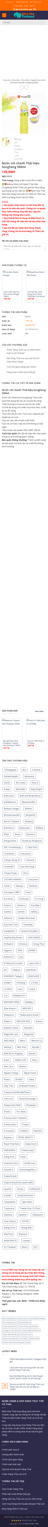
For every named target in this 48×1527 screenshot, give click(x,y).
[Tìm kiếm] (43, 22)
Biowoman (25, 828)
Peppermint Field (12, 1105)
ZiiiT (35, 1247)
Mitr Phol (21, 1047)
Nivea (6, 1079)
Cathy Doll (32, 847)
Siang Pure (9, 1156)
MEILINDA (9, 1040)
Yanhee (26, 1240)
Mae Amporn (10, 1008)
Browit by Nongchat (31, 840)
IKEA (20, 950)
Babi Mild (20, 789)
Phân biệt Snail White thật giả (16, 1494)
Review (32, 6)
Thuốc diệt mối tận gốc (11, 1334)
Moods (32, 1053)
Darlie (7, 886)
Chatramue (25, 853)
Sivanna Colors (11, 1163)
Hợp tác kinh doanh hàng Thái (16, 1469)
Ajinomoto (29, 776)
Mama (39, 1021)
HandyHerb (9, 931)
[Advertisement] (24, 50)
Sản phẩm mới (35, 2)
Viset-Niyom (10, 1221)
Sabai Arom (30, 1143)
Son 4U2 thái (16, 1330)
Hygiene (8, 950)
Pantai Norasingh (27, 1098)
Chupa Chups (10, 873)
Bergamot (30, 815)
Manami (28, 1027)
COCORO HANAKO (13, 879)
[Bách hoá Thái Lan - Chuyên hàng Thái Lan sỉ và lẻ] (24, 15)
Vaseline (22, 1214)
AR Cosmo (21, 782)
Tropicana (9, 1208)
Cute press (33, 879)
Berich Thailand (11, 821)
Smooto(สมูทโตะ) (27, 1169)
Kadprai (16, 969)
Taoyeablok (9, 1201)
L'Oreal (34, 982)
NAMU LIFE (20, 1060)
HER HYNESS (34, 937)
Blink (6, 834)
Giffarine (8, 918)
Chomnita (8, 866)
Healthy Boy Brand (13, 937)
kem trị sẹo (22, 1318)
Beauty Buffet (28, 802)
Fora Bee (35, 905)
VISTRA (25, 1221)
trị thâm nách (34, 1338)
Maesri (7, 1021)
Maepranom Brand (29, 1014)
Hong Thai (39, 944)
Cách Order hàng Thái (12, 1489)
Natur (35, 1060)
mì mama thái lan (24, 1322)
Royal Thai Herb (11, 1143)
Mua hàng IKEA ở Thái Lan (14, 1508)
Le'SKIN (8, 989)
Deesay (19, 886)
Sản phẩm (15, 80)
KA (5, 969)
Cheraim (30, 860)
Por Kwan (21, 1111)
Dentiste (33, 886)
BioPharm (9, 828)
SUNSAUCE (34, 1189)
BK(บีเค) (39, 828)
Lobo (20, 989)
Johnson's (9, 956)
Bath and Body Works (30, 795)
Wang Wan (26, 1227)
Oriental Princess (27, 1085)
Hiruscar (23, 944)
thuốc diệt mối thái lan (31, 1330)
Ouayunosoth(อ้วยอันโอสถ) (17, 1092)
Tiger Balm (26, 1201)
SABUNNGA (9, 1150)
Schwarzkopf (27, 1150)
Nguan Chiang (11, 1072)
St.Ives (20, 1189)
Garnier (21, 911)
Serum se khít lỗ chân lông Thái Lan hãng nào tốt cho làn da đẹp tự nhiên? (27, 1386)
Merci (22, 1040)
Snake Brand (10, 1176)
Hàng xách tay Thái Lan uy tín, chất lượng (22, 1498)
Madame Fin (19, 995)
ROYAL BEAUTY (25, 1137)
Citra (25, 873)
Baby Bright (36, 789)
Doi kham (8, 898)
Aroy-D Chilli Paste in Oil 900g (35, 742)
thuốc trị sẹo (27, 1334)
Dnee (28, 892)
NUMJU (19, 1079)
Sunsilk (7, 1195)
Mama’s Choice (11, 1027)
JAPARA (31, 950)
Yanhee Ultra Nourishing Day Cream (16, 1342)
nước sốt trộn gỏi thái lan (28, 1326)
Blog (26, 6)
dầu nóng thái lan (9, 1318)
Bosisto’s (31, 834)
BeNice (28, 808)
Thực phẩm (25, 80)
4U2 (24, 769)
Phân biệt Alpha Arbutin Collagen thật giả (28, 1360)
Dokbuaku (24, 898)
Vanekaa (8, 1214)
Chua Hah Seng (26, 866)
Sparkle (7, 1189)
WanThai (8, 1234)
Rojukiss (8, 1137)
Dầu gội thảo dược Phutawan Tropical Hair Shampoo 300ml (11, 743)
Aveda (7, 789)
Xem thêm (39, 711)
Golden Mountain (26, 918)
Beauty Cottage (11, 808)
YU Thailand (10, 1247)
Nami (6, 1060)
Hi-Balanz (8, 944)
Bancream (9, 795)
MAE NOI (27, 1008)
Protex (25, 1124)
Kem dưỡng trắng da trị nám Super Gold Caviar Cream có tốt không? (26, 1377)
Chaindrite (9, 853)
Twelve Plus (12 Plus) (30, 1208)
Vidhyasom (37, 1214)
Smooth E (8, 1169)
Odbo (31, 1079)
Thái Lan (29, 321)
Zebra (24, 1247)
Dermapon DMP (12, 892)
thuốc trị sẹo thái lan (10, 1338)
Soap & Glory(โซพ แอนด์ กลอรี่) (18, 1182)
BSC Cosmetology (12, 847)
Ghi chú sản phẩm (15, 241)
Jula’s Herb (34, 963)
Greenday (28, 924)
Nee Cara (8, 1066)
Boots (18, 834)
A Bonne (36, 769)
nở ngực (6, 1330)
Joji (21, 956)
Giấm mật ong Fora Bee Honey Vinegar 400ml (12, 294)
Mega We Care (11, 1034)
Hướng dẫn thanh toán (13, 1454)
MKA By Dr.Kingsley (13, 1053)
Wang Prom (9, 1227)
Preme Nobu (10, 1124)
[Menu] (4, 15)
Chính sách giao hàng (12, 1459)
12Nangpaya (10, 769)
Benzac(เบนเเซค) (12, 815)
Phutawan (31, 1105)
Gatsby (34, 911)
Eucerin (7, 905)
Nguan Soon (30, 1072)
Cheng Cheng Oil (12, 860)
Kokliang (21, 982)
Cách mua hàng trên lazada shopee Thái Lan (23, 1503)
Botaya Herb (10, 840)
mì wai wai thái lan (9, 1326)
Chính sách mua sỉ (10, 1449)
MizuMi (35, 1047)
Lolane (32, 989)
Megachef (29, 1034)
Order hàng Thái (22, 2)
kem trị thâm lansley (36, 1318)
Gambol (7, 911)
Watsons (23, 1234)
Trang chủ (10, 2)
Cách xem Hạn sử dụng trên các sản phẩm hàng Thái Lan (27, 1368)
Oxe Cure (8, 1098)
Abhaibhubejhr (11, 776)
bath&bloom (10, 802)
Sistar (23, 1156)
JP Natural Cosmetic (13, 963)
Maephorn (9, 1014)
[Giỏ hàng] (45, 15)
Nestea (22, 1066)
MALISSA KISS (23, 1021)
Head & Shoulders (29, 931)
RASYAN (38, 1130)
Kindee (7, 982)
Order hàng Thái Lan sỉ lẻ (14, 1474)
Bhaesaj (29, 821)
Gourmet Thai (10, 924)
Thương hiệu (18, 6)
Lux (5, 995)
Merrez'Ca (36, 1040)
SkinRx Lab (29, 1163)
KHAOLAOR (33, 976)
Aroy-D (35, 782)
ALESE (7, 782)
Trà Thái (23, 1338)
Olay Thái (8, 1085)
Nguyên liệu (35, 80)
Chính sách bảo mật (11, 1464)
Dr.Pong (39, 898)
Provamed (9, 1130)
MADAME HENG (11, 1002)
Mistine (7, 1047)
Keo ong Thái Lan (9, 1322)
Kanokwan (31, 969)
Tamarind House (25, 1195)
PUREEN (24, 1130)
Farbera (21, 905)
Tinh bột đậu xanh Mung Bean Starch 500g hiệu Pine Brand (36, 294)
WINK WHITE (10, 1240)
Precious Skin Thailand (15, 1118)
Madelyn (29, 1002)
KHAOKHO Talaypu (13, 976)
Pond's (7, 1111)
